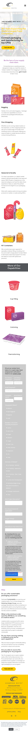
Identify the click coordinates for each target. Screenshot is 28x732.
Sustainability (11, 599)
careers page (17, 374)
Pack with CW (8, 47)
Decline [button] (16, 729)
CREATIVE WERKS (7, 21)
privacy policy (11, 711)
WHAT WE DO (17, 21)
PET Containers (7, 246)
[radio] (14, 408)
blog (19, 711)
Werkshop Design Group (8, 603)
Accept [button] (11, 729)
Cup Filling (14, 299)
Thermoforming (14, 354)
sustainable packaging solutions (10, 594)
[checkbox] (13, 413)
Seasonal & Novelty (8, 173)
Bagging (4, 107)
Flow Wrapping (7, 122)
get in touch (22, 72)
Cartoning (14, 327)
